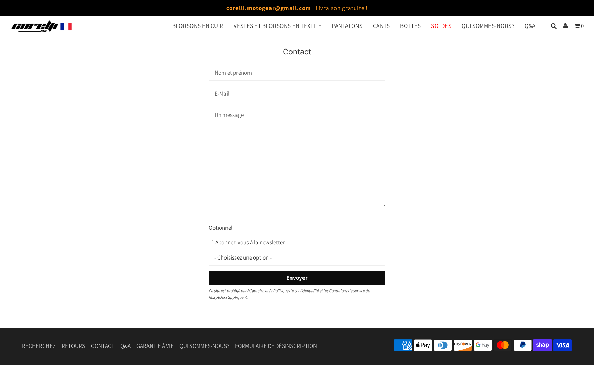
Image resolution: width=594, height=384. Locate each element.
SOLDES (441, 26)
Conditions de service (347, 290)
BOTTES (410, 26)
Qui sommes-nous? (204, 346)
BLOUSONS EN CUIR (197, 26)
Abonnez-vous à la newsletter (249, 242)
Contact (102, 346)
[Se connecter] (565, 26)
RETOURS (73, 346)
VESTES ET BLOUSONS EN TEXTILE (278, 26)
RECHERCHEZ (39, 346)
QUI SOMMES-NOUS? (488, 26)
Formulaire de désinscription (276, 346)
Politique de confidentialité (296, 290)
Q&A (530, 26)
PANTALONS (347, 26)
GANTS (381, 26)
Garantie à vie (155, 346)
